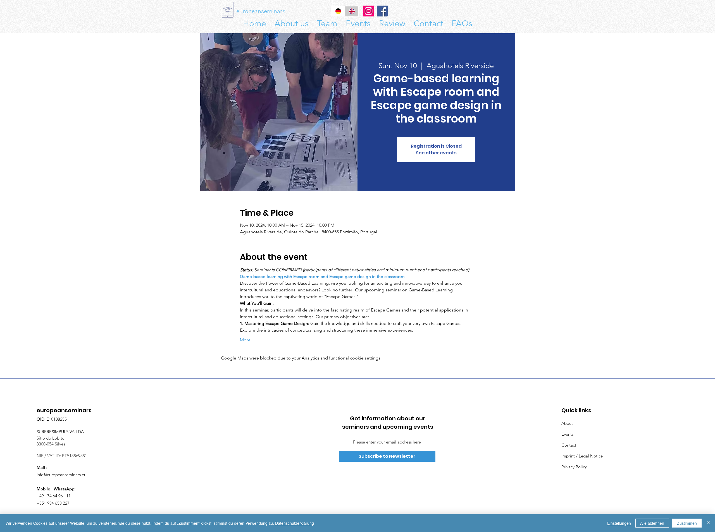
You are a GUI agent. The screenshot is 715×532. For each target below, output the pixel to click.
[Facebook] (382, 11)
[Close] (708, 523)
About (567, 423)
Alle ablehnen (652, 523)
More (245, 339)
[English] (351, 11)
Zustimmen (687, 523)
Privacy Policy (574, 466)
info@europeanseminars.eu (61, 474)
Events (567, 434)
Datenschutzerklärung (294, 523)
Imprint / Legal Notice (582, 456)
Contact (568, 445)
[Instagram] (368, 11)
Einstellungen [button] (619, 523)
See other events (436, 153)
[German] (338, 11)
